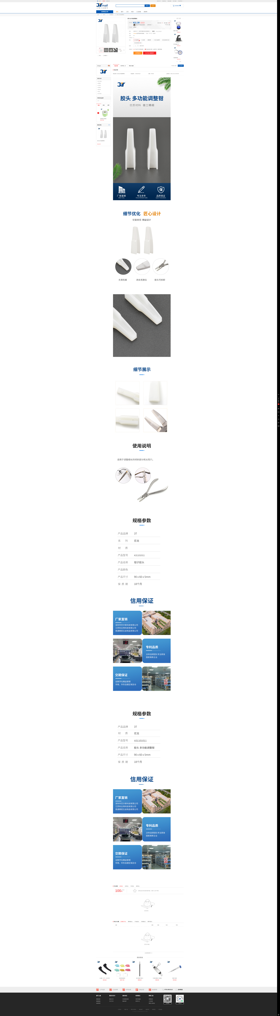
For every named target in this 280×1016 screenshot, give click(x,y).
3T (133, 35)
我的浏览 (164, 1)
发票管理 (98, 1003)
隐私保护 (125, 1001)
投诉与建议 (138, 999)
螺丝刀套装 (176, 30)
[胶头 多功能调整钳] (103, 133)
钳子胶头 (100, 93)
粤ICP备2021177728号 (143, 1011)
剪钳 (99, 91)
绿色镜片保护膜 (103, 118)
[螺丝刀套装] (179, 24)
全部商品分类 (104, 11)
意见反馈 (160, 1009)
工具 (127, 11)
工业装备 (138, 11)
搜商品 (147, 5)
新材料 (145, 11)
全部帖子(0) (123, 921)
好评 (126, 886)
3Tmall (134, 33)
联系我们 (154, 1009)
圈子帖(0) (150, 921)
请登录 (104, 1)
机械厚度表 (176, 57)
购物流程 (98, 999)
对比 (100, 55)
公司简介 (119, 1009)
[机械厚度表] (179, 51)
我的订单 (158, 1)
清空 (109, 124)
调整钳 (99, 83)
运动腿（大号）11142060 (105, 978)
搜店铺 (153, 5)
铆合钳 (99, 89)
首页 (117, 11)
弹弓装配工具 (176, 44)
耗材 (132, 11)
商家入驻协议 (152, 1003)
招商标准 (151, 999)
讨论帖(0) (137, 921)
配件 (122, 11)
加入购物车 (150, 53)
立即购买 (138, 53)
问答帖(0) (143, 921)
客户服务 (174, 1)
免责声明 (147, 1009)
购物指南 (98, 1001)
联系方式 (138, 1001)
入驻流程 (151, 1001)
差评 (137, 886)
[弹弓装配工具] (179, 38)
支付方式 (111, 1001)
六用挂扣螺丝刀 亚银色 (157, 978)
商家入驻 (126, 1009)
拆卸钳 (99, 87)
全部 (121, 886)
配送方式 (111, 999)
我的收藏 (169, 1)
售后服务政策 (126, 999)
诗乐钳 (99, 85)
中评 (132, 886)
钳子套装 (100, 81)
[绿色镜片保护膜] (105, 112)
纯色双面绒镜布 (122, 978)
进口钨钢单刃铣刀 (139, 978)
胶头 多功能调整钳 (101, 140)
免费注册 (108, 1)
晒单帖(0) (130, 921)
